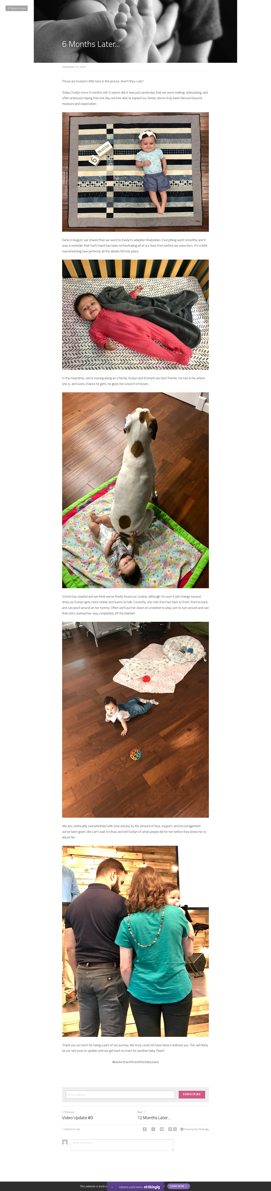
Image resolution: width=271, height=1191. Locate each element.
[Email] (170, 1129)
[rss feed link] (175, 1129)
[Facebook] (145, 1129)
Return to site (18, 8)
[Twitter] (153, 1129)
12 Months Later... (153, 1117)
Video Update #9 (77, 1117)
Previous (69, 1112)
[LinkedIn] (162, 1129)
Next (140, 1112)
